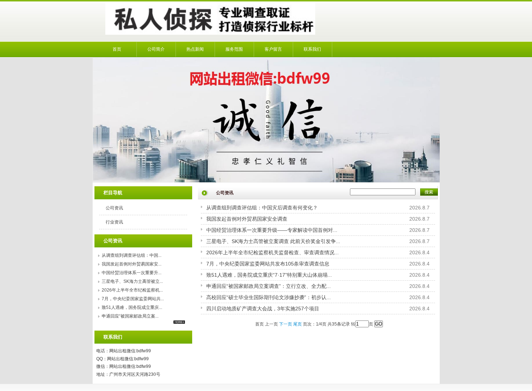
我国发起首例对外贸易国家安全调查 (246, 219)
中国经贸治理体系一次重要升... (131, 272)
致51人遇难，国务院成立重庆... (132, 307)
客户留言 (273, 49)
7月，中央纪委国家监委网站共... (133, 298)
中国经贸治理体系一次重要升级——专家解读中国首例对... (271, 230)
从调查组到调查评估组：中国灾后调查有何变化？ (262, 208)
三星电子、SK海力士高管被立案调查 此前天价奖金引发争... (273, 241)
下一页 (285, 324)
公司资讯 (114, 208)
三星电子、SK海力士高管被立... (132, 281)
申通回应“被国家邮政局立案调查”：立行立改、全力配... (268, 286)
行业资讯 (114, 222)
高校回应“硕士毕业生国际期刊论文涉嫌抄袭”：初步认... (268, 297)
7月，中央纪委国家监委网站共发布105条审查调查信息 (267, 264)
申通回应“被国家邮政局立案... (130, 316)
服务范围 (234, 49)
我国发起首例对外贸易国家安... (131, 264)
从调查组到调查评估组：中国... (131, 255)
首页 (117, 49)
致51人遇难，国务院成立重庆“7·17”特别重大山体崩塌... (269, 275)
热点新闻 (195, 49)
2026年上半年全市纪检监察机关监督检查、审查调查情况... (272, 252)
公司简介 (156, 49)
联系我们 (312, 49)
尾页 (297, 324)
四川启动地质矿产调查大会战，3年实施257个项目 (262, 308)
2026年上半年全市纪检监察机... (132, 290)
